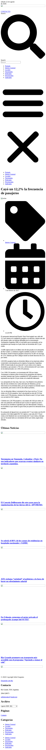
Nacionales (9, 72)
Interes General (10, 68)
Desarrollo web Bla (7, 681)
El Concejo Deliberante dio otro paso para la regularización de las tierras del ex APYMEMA (21, 503)
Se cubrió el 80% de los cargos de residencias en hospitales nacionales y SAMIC (21, 542)
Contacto (3, 715)
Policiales (8, 74)
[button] (23, 125)
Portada (7, 66)
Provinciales (9, 76)
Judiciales (8, 77)
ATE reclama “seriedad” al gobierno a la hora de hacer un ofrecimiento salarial (22, 580)
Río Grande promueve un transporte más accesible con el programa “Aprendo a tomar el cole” (21, 659)
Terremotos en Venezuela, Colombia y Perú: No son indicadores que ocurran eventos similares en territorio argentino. (22, 461)
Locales (7, 70)
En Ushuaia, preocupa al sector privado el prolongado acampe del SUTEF (19, 618)
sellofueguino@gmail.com (9, 697)
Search (3, 13)
